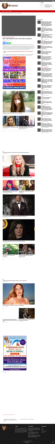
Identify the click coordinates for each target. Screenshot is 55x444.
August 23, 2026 (43, 121)
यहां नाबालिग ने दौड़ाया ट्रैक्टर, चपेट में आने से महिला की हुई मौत (27, 419)
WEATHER (42, 90)
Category (10, 11)
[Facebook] (4, 43)
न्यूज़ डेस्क (9, 40)
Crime (9, 37)
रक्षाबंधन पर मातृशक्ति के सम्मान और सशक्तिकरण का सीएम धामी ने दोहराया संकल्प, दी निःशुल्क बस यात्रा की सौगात (46, 119)
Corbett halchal (6, 414)
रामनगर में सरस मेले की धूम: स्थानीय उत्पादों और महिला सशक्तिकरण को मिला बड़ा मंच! (46, 102)
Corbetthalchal (5, 37)
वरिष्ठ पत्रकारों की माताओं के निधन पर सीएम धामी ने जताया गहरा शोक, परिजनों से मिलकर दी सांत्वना (47, 47)
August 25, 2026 (43, 77)
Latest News (40, 19)
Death (42, 45)
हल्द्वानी (13, 37)
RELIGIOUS (42, 61)
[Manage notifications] (53, 442)
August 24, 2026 (43, 104)
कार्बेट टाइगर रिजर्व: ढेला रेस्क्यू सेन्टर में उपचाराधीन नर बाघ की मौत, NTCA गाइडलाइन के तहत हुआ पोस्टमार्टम (46, 69)
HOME (3, 11)
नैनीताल (14, 414)
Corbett (42, 67)
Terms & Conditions (44, 431)
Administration (43, 33)
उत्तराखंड (11, 37)
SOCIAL (6, 11)
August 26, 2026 (43, 49)
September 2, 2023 (5, 40)
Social (44, 40)
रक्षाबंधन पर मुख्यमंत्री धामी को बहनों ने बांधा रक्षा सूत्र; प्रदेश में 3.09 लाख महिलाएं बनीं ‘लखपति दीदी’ (46, 52)
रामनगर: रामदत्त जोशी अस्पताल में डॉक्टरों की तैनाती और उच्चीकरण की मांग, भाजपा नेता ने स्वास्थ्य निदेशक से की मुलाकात (46, 42)
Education (42, 78)
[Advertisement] (19, 329)
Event (42, 84)
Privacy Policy (43, 432)
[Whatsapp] (10, 43)
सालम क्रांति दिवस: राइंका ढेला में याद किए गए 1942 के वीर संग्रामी (46, 98)
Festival (42, 50)
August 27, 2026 (43, 26)
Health (42, 40)
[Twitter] (6, 43)
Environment (43, 430)
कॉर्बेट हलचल (47, 26)
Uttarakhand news (10, 414)
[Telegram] (8, 43)
